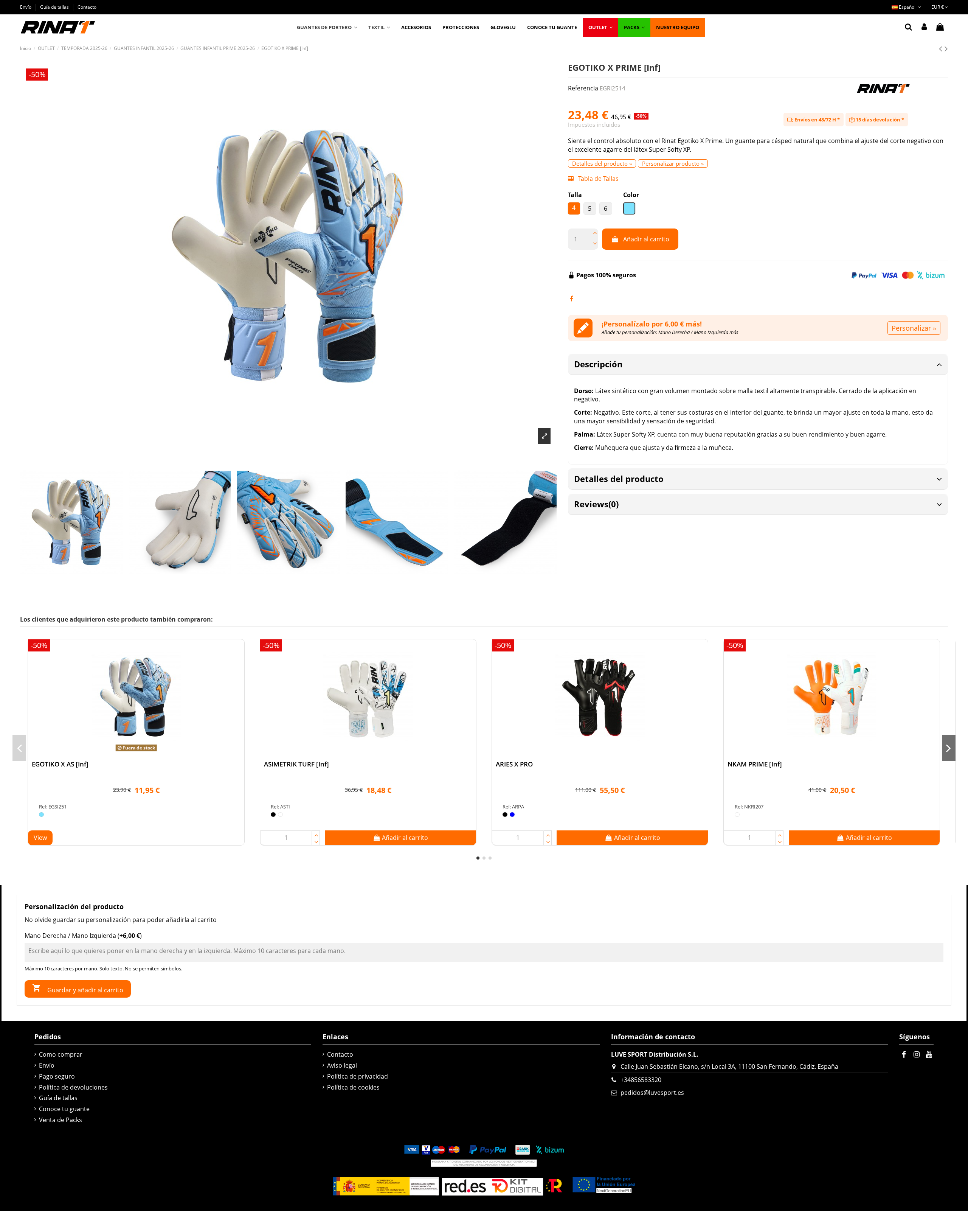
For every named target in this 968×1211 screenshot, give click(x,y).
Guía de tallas (55, 7)
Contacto (87, 7)
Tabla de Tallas (598, 178)
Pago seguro (57, 1076)
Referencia (583, 88)
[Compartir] (571, 298)
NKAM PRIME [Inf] (755, 764)
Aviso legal (342, 1065)
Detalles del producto (619, 478)
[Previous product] (942, 48)
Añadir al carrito (646, 239)
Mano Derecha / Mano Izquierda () (83, 935)
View (40, 837)
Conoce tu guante (64, 1109)
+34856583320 (641, 1080)
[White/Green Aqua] (737, 814)
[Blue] (512, 814)
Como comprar (60, 1054)
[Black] (273, 814)
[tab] (758, 364)
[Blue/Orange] (41, 814)
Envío (26, 7)
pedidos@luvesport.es (652, 1092)
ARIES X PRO (514, 764)
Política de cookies (353, 1087)
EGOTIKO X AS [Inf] (60, 764)
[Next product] (946, 48)
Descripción (598, 364)
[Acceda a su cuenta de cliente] (924, 27)
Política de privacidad (357, 1076)
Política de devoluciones (73, 1087)
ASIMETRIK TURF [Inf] (296, 764)
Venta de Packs (60, 1120)
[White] (280, 814)
